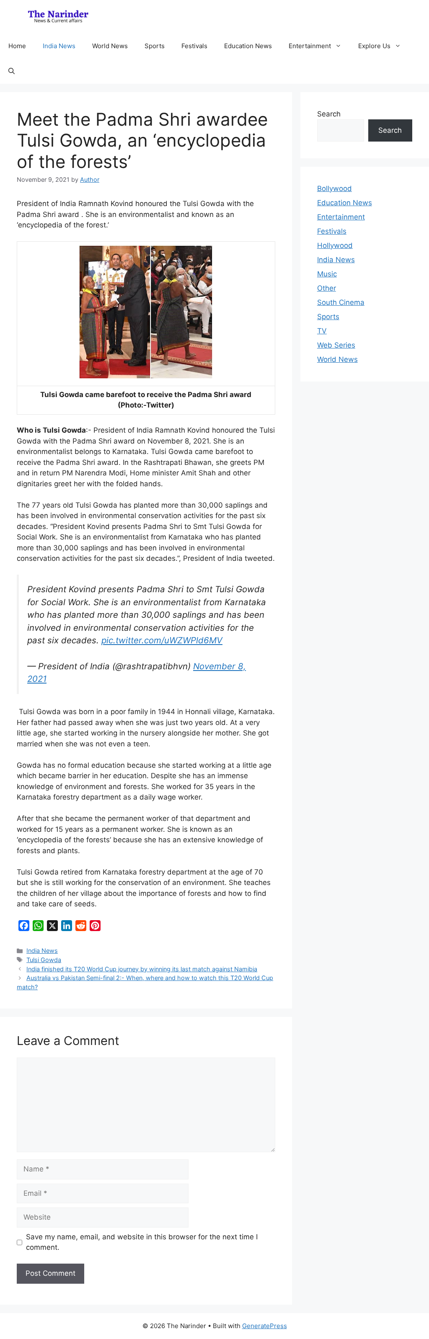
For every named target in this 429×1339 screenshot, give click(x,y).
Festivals (194, 46)
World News (110, 46)
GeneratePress (264, 1326)
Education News (248, 46)
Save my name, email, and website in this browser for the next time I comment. (142, 1242)
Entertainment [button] (310, 46)
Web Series (336, 345)
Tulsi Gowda (43, 959)
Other (326, 288)
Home (17, 46)
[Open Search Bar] (11, 71)
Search (329, 114)
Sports (155, 46)
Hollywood (335, 245)
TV (322, 331)
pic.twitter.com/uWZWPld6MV (161, 640)
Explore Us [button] (374, 46)
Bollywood (334, 188)
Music (327, 274)
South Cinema (340, 302)
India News (59, 46)
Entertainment (341, 217)
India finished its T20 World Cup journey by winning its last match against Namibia (141, 969)
